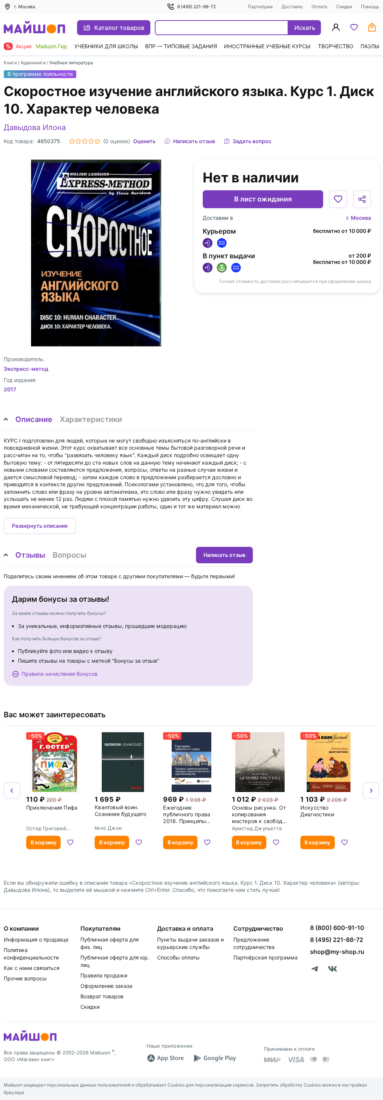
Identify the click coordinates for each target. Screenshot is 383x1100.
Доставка (292, 6)
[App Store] (165, 1058)
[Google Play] (214, 1058)
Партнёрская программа (265, 957)
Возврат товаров (101, 996)
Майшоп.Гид (51, 46)
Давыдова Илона (35, 127)
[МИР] (272, 1059)
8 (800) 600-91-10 (337, 927)
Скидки (344, 6)
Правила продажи (103, 975)
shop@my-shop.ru (337, 951)
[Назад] (12, 790)
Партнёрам (260, 6)
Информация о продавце (36, 939)
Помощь (370, 6)
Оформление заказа (106, 986)
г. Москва (358, 218)
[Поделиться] (362, 199)
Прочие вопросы (25, 978)
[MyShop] (30, 1040)
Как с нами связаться (31, 968)
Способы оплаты (178, 957)
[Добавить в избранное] (338, 199)
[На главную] (34, 28)
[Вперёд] (371, 790)
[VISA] (295, 1060)
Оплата (319, 6)
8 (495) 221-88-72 (196, 6)
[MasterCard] (313, 1060)
